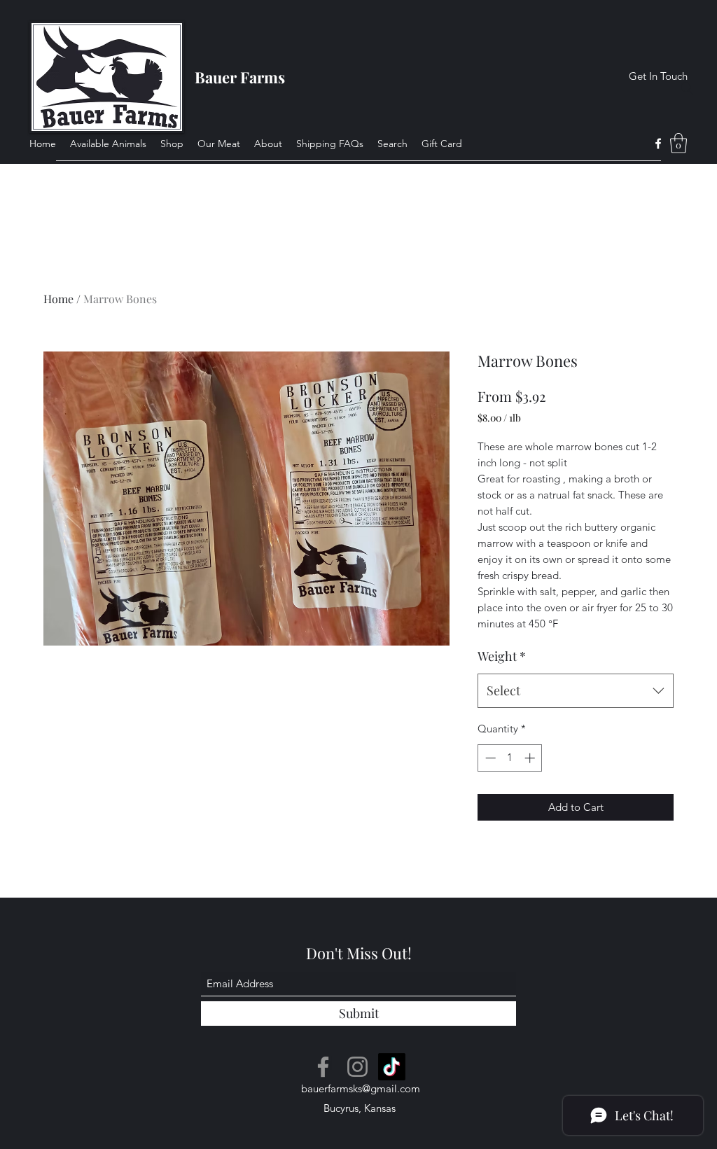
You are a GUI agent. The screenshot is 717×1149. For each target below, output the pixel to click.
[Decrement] (489, 758)
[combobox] (576, 691)
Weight (502, 656)
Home (58, 298)
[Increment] (531, 758)
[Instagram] (357, 1066)
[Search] (687, 88)
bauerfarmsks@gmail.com (360, 1088)
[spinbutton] (510, 758)
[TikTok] (391, 1066)
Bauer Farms (240, 77)
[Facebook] (658, 144)
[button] (678, 143)
